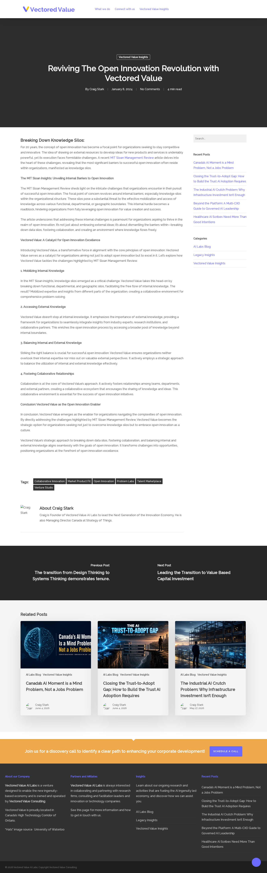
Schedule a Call (225, 751)
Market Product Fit (79, 481)
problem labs (125, 481)
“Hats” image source (19, 829)
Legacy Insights (204, 255)
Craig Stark (97, 89)
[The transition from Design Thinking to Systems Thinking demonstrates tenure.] (67, 573)
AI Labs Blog (202, 246)
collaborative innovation (50, 481)
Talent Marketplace (149, 481)
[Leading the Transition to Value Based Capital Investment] (200, 573)
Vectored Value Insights (133, 57)
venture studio (44, 487)
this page (83, 810)
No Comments (150, 89)
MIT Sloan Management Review (132, 157)
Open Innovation (104, 481)
